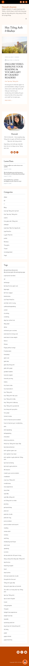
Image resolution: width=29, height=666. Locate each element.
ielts (5, 426)
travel (5, 602)
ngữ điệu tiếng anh (9, 497)
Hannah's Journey (9, 7)
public (5, 238)
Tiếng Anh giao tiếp (9, 583)
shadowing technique (10, 541)
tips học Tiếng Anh (9, 595)
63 (4, 200)
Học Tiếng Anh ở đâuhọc (11, 402)
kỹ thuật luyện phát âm (10, 466)
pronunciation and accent (11, 524)
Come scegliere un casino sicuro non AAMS (13, 166)
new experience (8, 487)
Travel (5, 248)
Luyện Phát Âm (8, 235)
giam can (6, 358)
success (6, 552)
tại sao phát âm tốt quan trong (12, 555)
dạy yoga (6, 323)
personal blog (8, 507)
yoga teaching (8, 640)
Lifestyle (6, 224)
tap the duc (7, 562)
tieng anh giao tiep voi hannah (12, 586)
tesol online (7, 572)
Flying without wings (9, 347)
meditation (7, 476)
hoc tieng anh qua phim (10, 409)
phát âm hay (7, 517)
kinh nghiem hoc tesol (10, 454)
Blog (5, 207)
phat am (6, 511)
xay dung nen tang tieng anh (12, 626)
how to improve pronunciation (12, 419)
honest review (8, 416)
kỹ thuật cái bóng (9, 463)
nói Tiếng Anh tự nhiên (10, 500)
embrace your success (10, 330)
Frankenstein (7, 351)
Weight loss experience (10, 612)
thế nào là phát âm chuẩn (11, 576)
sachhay (6, 538)
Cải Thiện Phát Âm (9, 299)
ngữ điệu (6, 493)
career (6, 310)
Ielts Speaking (8, 430)
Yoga (5, 255)
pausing (6, 504)
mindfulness (7, 483)
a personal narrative (9, 275)
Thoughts (6, 245)
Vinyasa (6, 609)
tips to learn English (9, 598)
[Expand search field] (3, 2)
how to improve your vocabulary (13, 423)
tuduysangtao (8, 605)
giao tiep (6, 361)
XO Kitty (6, 629)
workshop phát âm (9, 622)
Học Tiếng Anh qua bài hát (11, 406)
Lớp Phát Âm (7, 231)
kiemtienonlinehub (9, 447)
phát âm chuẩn (8, 514)
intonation (7, 436)
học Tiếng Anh (8, 392)
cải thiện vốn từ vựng (10, 303)
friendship (6, 354)
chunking (6, 313)
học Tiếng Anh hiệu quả (10, 395)
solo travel (7, 545)
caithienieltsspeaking (10, 306)
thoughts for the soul (10, 579)
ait (4, 279)
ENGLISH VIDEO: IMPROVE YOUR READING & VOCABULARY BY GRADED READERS (14, 71)
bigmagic (6, 289)
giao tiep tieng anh (9, 364)
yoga (5, 633)
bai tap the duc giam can (11, 286)
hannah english (8, 375)
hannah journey (8, 378)
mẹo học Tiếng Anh (9, 480)
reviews (6, 535)
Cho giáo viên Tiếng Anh (11, 221)
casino (5, 218)
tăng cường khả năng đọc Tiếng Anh (14, 559)
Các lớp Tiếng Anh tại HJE (11, 211)
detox (5, 327)
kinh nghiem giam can (10, 450)
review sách (7, 531)
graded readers (8, 371)
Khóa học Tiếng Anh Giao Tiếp (12, 443)
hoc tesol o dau (8, 385)
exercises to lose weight (10, 337)
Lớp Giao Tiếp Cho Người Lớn (12, 228)
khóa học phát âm (9, 440)
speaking (6, 548)
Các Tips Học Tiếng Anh (11, 81)
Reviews (6, 241)
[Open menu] (26, 19)
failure (5, 341)
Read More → (8, 100)
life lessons (7, 469)
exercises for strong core (11, 334)
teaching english (8, 565)
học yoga (6, 413)
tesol (5, 569)
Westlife (6, 619)
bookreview (7, 296)
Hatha (5, 382)
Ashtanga (6, 282)
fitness (6, 344)
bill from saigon (8, 293)
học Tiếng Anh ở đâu (10, 399)
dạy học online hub (9, 320)
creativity (6, 317)
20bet (5, 197)
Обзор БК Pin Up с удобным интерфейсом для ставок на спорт (12, 180)
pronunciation (8, 521)
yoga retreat (7, 636)
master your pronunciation (11, 473)
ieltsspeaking (7, 433)
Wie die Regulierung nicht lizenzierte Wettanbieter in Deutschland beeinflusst (14, 173)
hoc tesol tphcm (8, 389)
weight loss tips (8, 615)
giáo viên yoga (8, 368)
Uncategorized (8, 252)
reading (6, 528)
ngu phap (6, 490)
